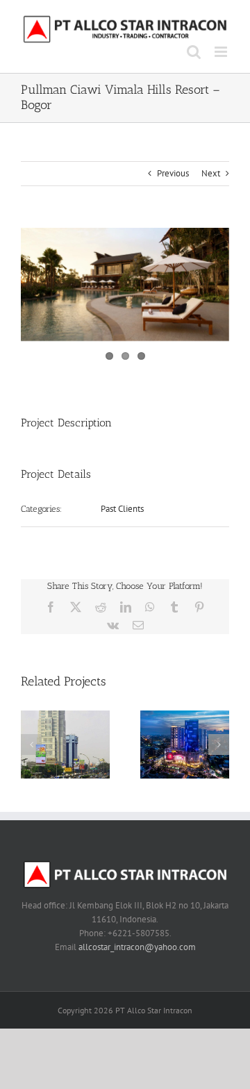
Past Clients (122, 509)
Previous (173, 173)
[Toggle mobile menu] (222, 51)
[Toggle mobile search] (194, 51)
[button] (31, 744)
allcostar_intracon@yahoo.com (137, 947)
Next (210, 173)
